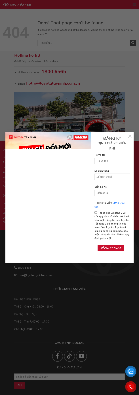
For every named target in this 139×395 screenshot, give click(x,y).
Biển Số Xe (100, 186)
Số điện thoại (101, 170)
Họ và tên (100, 154)
